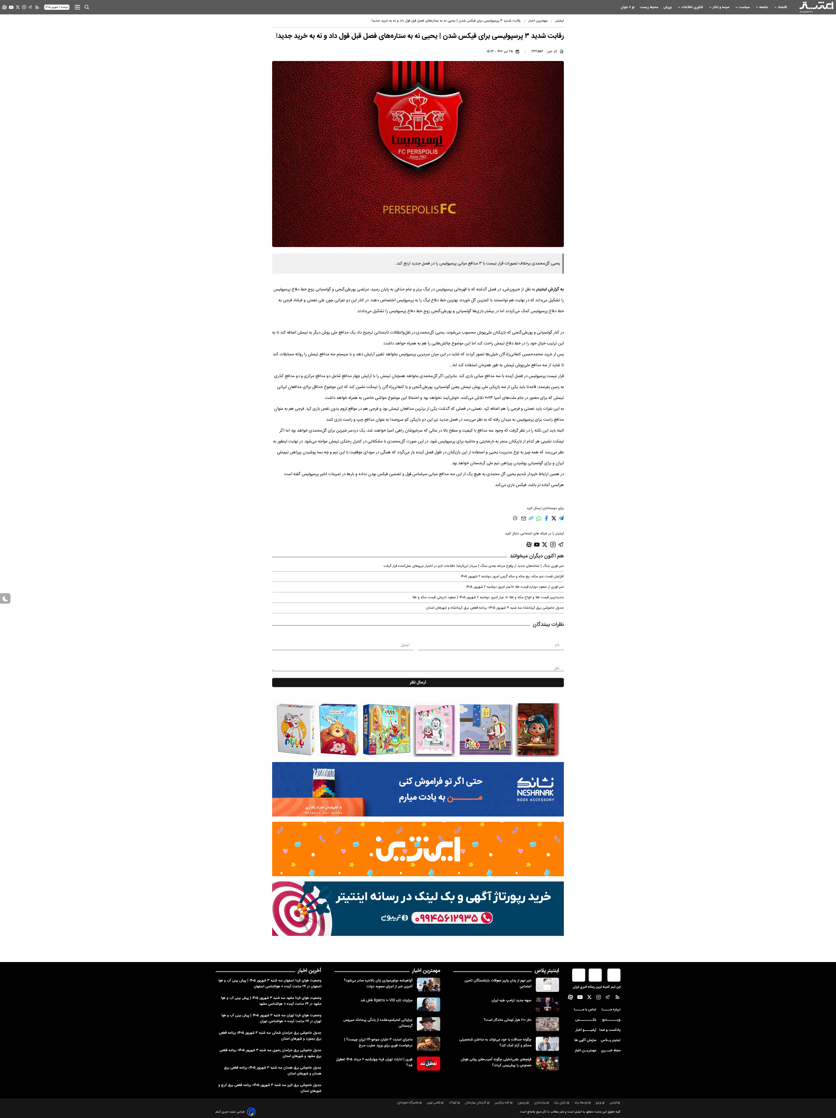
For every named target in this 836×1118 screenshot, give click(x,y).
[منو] (77, 7)
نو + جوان (627, 7)
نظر (557, 668)
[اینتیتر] (816, 7)
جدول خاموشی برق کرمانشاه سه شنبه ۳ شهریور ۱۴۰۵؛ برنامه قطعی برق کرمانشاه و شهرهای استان (495, 608)
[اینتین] (418, 849)
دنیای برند (560, 1102)
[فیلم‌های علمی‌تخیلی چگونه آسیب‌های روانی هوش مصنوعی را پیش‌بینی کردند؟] (547, 1064)
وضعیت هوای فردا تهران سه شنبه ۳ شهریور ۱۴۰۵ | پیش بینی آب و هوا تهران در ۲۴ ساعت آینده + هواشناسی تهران (271, 1018)
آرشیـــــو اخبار (585, 1030)
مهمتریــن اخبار (585, 1051)
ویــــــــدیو (611, 1020)
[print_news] (515, 519)
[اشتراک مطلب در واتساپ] (539, 521)
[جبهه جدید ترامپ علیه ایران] (547, 1004)
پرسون (521, 1102)
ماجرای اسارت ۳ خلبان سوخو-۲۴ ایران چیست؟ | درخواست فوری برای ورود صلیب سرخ (378, 1043)
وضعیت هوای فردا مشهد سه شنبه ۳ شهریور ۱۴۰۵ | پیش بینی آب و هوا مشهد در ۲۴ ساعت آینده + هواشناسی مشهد (271, 1001)
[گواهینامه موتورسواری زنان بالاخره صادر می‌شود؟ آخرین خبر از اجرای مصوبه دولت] (428, 985)
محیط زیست (649, 7)
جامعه (764, 7)
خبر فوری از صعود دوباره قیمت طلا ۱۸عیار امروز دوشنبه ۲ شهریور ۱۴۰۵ (515, 587)
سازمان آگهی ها (585, 1040)
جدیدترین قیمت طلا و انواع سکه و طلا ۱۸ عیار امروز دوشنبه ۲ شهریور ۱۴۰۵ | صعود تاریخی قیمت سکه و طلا (488, 597)
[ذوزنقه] (418, 729)
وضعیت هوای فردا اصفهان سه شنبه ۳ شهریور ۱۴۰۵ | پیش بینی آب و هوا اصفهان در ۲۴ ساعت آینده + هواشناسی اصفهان (269, 983)
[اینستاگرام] (24, 7)
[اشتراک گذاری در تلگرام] (561, 520)
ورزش (668, 7)
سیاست (744, 7)
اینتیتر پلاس (546, 970)
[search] (86, 7)
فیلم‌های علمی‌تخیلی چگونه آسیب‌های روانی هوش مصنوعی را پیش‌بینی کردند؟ (496, 1062)
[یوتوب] (11, 7)
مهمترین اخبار (426, 970)
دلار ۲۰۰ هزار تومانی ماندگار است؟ (507, 1020)
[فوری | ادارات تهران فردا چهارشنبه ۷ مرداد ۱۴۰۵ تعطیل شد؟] (428, 1064)
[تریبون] (418, 908)
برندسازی (540, 1102)
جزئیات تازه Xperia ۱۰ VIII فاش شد (387, 1000)
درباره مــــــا (611, 1010)
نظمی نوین (433, 1102)
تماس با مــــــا (585, 1010)
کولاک (453, 1102)
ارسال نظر (418, 682)
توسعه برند (581, 1102)
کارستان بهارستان (475, 1102)
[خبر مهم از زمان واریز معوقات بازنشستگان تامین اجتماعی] (547, 985)
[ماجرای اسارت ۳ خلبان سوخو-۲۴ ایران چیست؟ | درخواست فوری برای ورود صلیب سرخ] (428, 1044)
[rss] (37, 7)
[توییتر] (18, 7)
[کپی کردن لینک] (531, 520)
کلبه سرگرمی (501, 1102)
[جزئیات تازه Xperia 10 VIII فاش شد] (428, 1004)
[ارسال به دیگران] (523, 520)
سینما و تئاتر (721, 7)
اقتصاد (783, 7)
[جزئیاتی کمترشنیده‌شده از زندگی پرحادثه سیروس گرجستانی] (428, 1024)
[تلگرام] (30, 7)
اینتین (613, 1102)
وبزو (598, 1102)
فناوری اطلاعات (692, 7)
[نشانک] (418, 789)
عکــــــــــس (585, 1020)
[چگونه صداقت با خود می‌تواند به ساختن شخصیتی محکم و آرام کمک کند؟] (547, 1044)
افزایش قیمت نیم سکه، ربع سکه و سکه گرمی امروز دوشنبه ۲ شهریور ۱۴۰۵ (512, 576)
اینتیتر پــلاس (610, 1040)
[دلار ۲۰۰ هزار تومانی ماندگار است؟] (547, 1024)
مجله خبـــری (610, 1051)
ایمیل (405, 645)
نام (557, 645)
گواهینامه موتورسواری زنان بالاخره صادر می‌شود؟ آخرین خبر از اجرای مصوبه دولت (378, 983)
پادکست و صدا (609, 1030)
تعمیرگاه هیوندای (408, 1102)
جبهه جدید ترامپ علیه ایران (511, 1000)
